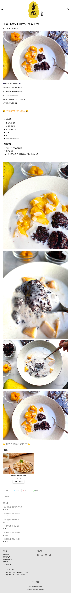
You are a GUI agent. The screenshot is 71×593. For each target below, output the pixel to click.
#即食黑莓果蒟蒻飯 (12, 95)
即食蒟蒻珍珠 (7, 557)
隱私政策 (35, 589)
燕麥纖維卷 (6, 554)
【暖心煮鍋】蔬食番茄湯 (11, 520)
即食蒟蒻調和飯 (7, 559)
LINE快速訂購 (7, 564)
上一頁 (7, 496)
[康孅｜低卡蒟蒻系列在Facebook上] (38, 555)
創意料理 (5, 562)
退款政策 (41, 589)
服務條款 (29, 589)
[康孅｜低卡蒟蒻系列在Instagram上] (42, 555)
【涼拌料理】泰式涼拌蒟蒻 (12, 513)
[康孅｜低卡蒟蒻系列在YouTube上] (46, 555)
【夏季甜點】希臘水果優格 (12, 539)
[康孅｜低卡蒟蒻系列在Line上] (50, 555)
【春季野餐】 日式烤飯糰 (11, 526)
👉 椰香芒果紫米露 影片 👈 (16, 444)
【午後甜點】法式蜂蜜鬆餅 (12, 532)
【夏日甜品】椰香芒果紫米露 (12, 507)
